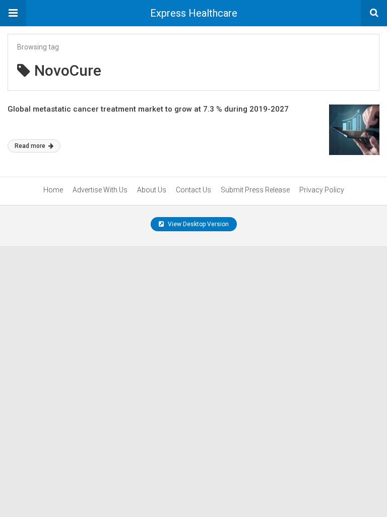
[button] (13, 13)
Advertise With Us (100, 190)
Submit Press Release (255, 190)
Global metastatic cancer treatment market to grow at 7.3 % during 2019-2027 (148, 109)
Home (53, 190)
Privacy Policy (321, 190)
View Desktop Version (197, 224)
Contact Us (193, 190)
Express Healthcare (193, 13)
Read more (31, 145)
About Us (151, 190)
